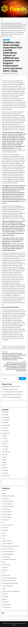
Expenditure (4, 347)
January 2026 (5, 414)
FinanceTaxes (5, 527)
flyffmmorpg (5, 530)
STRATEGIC (13, 348)
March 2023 (4, 438)
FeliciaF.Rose (7, 73)
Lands (16, 347)
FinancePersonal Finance (8, 525)
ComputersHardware (7, 511)
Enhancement (17, 346)
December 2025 (5, 417)
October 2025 (5, 422)
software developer (6, 604)
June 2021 (4, 459)
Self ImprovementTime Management (10, 591)
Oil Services (4, 570)
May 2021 (4, 462)
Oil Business (5, 567)
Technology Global (6, 607)
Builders (4, 493)
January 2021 (5, 473)
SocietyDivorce (5, 602)
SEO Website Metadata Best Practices (11, 386)
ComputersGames (6, 509)
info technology (5, 557)
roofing (3, 588)
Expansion (23, 346)
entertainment (5, 519)
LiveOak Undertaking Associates (10, 310)
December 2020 (5, 475)
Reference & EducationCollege (9, 578)
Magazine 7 (20, 623)
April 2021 (4, 465)
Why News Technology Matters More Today (12, 394)
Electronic (11, 346)
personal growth (6, 575)
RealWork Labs (6, 82)
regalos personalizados (7, 586)
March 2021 (4, 467)
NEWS (3, 562)
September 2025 (6, 425)
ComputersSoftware (6, 514)
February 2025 (5, 430)
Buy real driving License (7, 504)
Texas (17, 348)
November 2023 (5, 433)
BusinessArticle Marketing (8, 496)
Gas (8, 347)
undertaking (21, 348)
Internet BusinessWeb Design (9, 559)
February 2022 (5, 446)
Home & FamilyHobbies (7, 554)
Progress (4, 348)
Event (3, 522)
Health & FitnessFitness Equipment (10, 546)
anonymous (4, 490)
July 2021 (4, 457)
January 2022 (5, 449)
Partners (23, 347)
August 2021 (5, 454)
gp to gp (4, 535)
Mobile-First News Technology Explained (11, 397)
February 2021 (5, 470)
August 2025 (5, 428)
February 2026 (5, 412)
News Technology (6, 564)
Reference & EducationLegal (8, 580)
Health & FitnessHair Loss (8, 549)
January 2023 (5, 441)
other (3, 572)
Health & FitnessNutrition (8, 551)
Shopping (4, 599)
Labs (13, 347)
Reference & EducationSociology (9, 583)
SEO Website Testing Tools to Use (10, 389)
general (4, 533)
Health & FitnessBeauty (7, 543)
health (3, 538)
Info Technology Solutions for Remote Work (12, 392)
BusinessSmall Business (7, 501)
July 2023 (4, 436)
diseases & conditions (7, 517)
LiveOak (19, 347)
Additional (6, 346)
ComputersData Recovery (8, 506)
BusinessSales (5, 498)
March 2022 (4, 444)
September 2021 (6, 452)
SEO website (5, 596)
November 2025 (5, 420)
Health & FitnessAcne (7, 541)
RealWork (9, 348)
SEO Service (6, 39)
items (11, 347)
